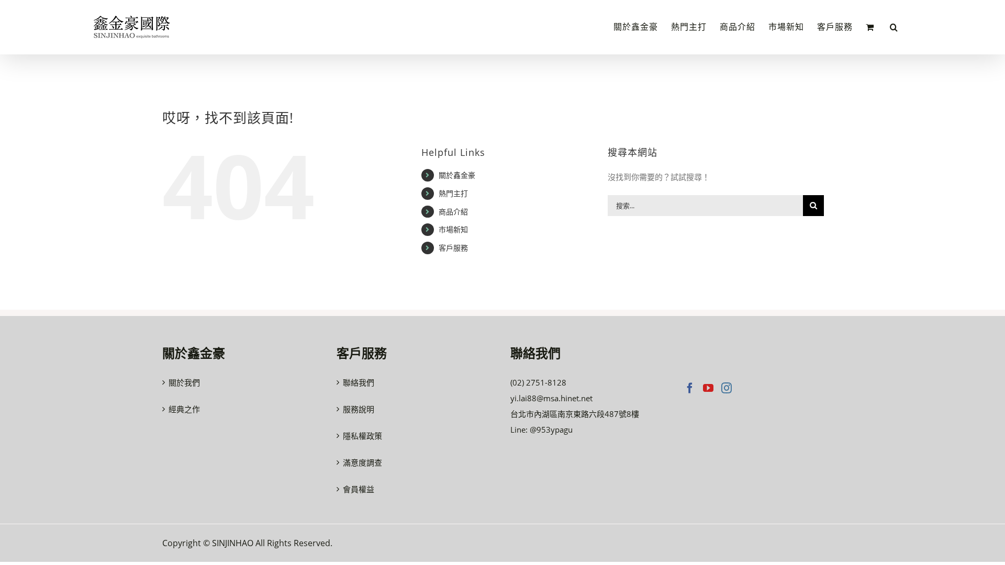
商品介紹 (453, 212)
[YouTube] (708, 388)
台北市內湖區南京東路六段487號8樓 (574, 414)
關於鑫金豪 (457, 175)
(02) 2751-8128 (538, 382)
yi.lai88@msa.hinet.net (551, 398)
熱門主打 (453, 193)
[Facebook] (690, 388)
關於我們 (184, 382)
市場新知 (453, 229)
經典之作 (184, 409)
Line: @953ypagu (541, 429)
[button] (894, 27)
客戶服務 (453, 248)
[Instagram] (726, 388)
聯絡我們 (358, 382)
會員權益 (358, 489)
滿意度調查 (362, 462)
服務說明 (358, 409)
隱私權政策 (362, 436)
